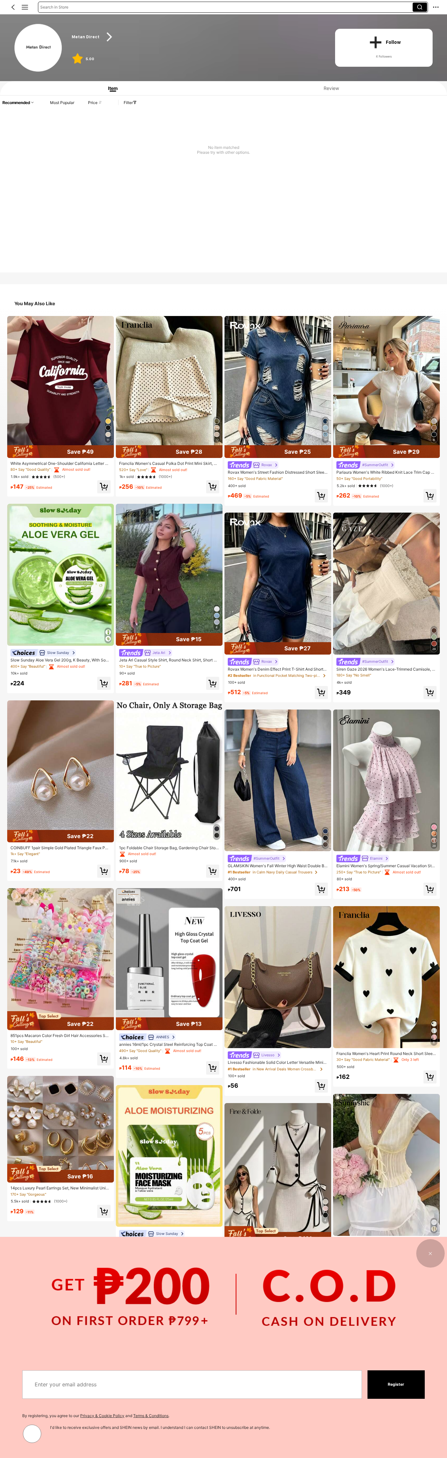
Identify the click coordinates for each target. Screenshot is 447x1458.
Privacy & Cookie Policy (102, 1415)
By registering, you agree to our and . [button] (96, 1415)
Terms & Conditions (151, 1415)
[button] (13, 7)
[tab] (110, 88)
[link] (39, 48)
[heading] (196, 37)
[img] (60, 451)
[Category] (25, 7)
